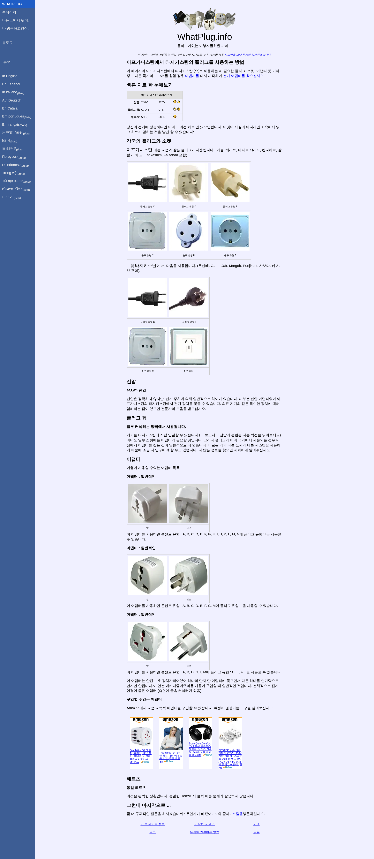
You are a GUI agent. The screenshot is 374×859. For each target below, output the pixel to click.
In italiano (13, 92)
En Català (10, 108)
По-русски (14, 157)
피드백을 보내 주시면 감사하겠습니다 (247, 67)
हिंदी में (9, 141)
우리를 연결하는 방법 (204, 845)
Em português (16, 116)
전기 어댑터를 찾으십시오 (244, 89)
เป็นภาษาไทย (16, 189)
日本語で (13, 149)
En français (14, 125)
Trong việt (13, 173)
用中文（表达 (16, 133)
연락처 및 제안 (204, 837)
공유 (256, 845)
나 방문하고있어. (15, 28)
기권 (256, 837)
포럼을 (237, 827)
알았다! (353, 6)
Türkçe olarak (16, 181)
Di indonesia (15, 165)
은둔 (152, 845)
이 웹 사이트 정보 (152, 837)
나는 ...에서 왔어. (15, 20)
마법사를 (192, 89)
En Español (11, 84)
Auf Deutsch (11, 100)
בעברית (11, 197)
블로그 (7, 43)
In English (10, 76)
